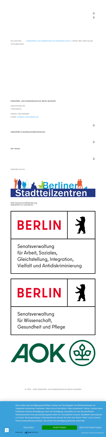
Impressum (84, 433)
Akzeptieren (59, 427)
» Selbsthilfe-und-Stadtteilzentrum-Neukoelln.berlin (47, 41)
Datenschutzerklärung (96, 433)
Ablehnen (28, 427)
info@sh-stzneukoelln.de (28, 117)
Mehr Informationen (90, 427)
